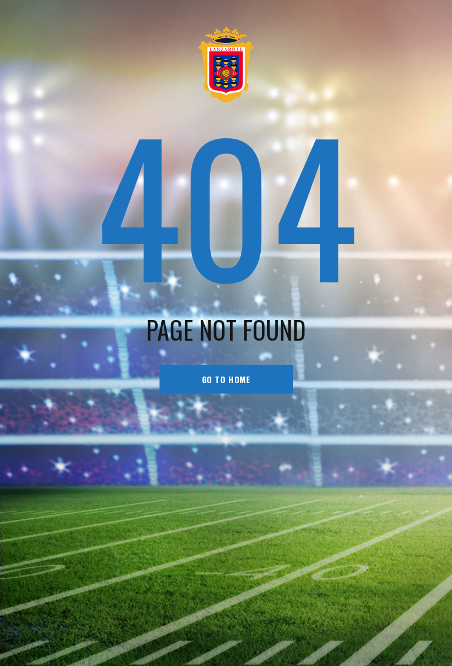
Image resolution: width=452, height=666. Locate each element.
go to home (226, 379)
